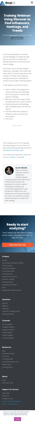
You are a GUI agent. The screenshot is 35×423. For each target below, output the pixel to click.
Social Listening (7, 266)
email (21, 157)
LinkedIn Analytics (7, 335)
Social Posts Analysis (8, 268)
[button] (32, 2)
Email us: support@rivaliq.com (11, 401)
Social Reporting (7, 274)
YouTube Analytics (8, 338)
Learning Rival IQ (7, 367)
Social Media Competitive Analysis (13, 263)
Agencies (5, 303)
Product (4, 260)
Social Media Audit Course (10, 362)
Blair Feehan (13, 35)
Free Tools (5, 356)
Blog (3, 351)
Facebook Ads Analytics (9, 285)
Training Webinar (17, 38)
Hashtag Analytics (7, 282)
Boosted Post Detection (10, 276)
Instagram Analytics (8, 327)
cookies (10, 412)
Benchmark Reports (8, 353)
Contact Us (5, 396)
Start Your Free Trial (17, 245)
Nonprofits (5, 308)
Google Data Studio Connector (12, 290)
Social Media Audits (8, 271)
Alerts (4, 287)
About (4, 380)
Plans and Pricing (7, 383)
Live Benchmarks (7, 359)
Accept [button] (17, 419)
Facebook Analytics (8, 330)
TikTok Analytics (7, 324)
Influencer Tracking (8, 279)
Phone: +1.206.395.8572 (9, 404)
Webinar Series (6, 364)
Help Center (6, 393)
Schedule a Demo (7, 398)
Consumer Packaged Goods (11, 311)
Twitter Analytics (7, 332)
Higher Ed (5, 306)
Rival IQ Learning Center (15, 150)
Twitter (12, 157)
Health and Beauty (8, 314)
